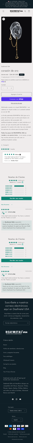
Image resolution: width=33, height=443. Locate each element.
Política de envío (23, 436)
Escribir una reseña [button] (16, 198)
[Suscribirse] (28, 323)
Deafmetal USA (15, 432)
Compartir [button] (6, 145)
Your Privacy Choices (9, 372)
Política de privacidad (25, 434)
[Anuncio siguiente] (30, 4)
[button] (3, 11)
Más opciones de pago (16, 103)
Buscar (5, 345)
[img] (5, 209)
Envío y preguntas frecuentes (11, 352)
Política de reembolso (13, 434)
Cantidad (3, 85)
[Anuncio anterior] (3, 4)
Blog (4, 368)
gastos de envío (6, 77)
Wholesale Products (8, 360)
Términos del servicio (13, 436)
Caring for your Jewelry (9, 364)
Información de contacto (17, 439)
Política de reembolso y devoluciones (13, 348)
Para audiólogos (7, 356)
